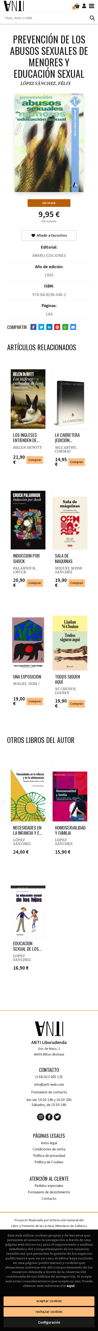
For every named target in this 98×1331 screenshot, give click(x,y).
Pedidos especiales (49, 1185)
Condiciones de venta (49, 1149)
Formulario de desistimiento (49, 1192)
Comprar (34, 460)
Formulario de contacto (49, 1092)
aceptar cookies (49, 1301)
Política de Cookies (49, 1162)
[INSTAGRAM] (40, 1117)
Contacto (49, 1198)
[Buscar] (92, 18)
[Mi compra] (77, 6)
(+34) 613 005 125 (49, 1077)
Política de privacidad (49, 1155)
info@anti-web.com (49, 1084)
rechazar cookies (49, 1311)
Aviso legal (49, 1143)
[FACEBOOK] (49, 1117)
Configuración (49, 1322)
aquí (70, 1285)
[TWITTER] (57, 1117)
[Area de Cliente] (84, 6)
